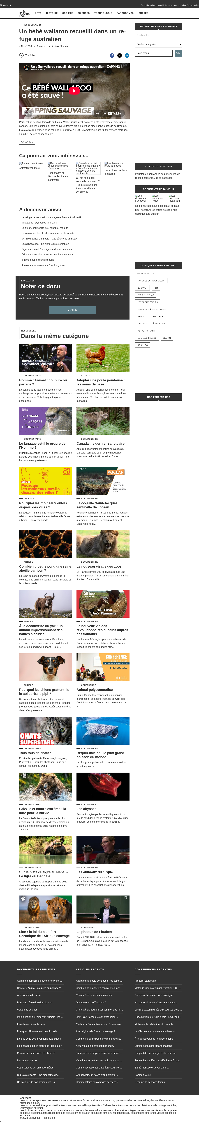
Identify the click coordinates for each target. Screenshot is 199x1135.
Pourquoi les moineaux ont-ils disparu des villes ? (43, 505)
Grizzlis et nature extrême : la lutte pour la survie (42, 811)
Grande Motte (145, 274)
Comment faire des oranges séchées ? (97, 1082)
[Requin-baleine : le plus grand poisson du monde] (103, 731)
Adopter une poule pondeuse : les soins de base (100, 382)
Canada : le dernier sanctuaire (100, 443)
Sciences (84, 13)
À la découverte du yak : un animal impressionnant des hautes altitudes (41, 630)
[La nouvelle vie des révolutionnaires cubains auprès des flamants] (103, 604)
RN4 (156, 288)
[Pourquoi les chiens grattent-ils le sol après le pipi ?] (45, 667)
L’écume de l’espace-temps (150, 1082)
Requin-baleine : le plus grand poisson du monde (100, 755)
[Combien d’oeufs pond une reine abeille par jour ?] (45, 544)
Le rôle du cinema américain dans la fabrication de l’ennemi (155, 1032)
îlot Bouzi (159, 324)
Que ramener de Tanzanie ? (91, 1002)
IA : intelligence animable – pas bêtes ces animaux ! (50, 238)
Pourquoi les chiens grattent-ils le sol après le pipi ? (44, 692)
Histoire (52, 13)
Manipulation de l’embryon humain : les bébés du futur (38, 1017)
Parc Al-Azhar (145, 295)
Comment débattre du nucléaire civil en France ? (38, 981)
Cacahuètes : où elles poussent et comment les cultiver (94, 995)
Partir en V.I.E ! (143, 1075)
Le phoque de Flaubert (94, 932)
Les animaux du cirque (94, 872)
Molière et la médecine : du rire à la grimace (154, 1024)
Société (67, 13)
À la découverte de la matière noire (154, 1038)
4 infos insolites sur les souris (38, 259)
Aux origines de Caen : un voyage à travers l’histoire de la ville (95, 1032)
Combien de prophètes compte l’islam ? (98, 988)
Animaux (66, 46)
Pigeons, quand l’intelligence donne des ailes (47, 249)
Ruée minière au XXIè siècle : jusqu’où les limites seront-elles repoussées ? (158, 1017)
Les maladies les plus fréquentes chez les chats (48, 233)
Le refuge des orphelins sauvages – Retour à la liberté (51, 217)
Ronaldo (142, 345)
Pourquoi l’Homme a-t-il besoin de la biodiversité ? (37, 1032)
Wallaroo (27, 142)
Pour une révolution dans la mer (34, 1002)
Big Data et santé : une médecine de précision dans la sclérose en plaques (38, 1075)
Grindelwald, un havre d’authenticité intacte (96, 1075)
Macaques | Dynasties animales (39, 222)
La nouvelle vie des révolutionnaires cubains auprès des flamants (102, 630)
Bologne (158, 316)
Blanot (167, 338)
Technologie (103, 13)
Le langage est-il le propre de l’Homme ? (39, 1046)
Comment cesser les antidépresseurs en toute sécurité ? (98, 1068)
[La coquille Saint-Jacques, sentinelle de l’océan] (103, 481)
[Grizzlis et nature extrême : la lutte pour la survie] (45, 787)
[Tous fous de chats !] (45, 731)
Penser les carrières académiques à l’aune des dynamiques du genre (158, 1061)
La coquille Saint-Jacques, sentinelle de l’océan (97, 505)
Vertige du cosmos (27, 1009)
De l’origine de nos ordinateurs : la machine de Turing (36, 1082)
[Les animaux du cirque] (103, 850)
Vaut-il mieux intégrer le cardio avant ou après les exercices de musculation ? (97, 1061)
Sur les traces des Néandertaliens (153, 1046)
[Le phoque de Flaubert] (103, 910)
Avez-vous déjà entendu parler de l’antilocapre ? (94, 1046)
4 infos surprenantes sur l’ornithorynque (43, 265)
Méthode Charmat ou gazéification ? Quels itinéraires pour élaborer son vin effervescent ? (158, 988)
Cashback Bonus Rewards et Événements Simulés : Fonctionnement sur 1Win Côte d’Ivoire (99, 1024)
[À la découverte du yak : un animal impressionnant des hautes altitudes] (45, 604)
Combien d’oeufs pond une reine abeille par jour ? (45, 568)
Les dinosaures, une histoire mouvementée (45, 244)
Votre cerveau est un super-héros (35, 1067)
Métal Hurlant (146, 331)
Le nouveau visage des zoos (99, 566)
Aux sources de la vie (29, 995)
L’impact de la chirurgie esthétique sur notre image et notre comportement (155, 1053)
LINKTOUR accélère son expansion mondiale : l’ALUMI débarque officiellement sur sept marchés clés (96, 1017)
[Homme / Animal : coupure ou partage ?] (45, 358)
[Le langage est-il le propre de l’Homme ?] (45, 421)
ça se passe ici (163, 178)
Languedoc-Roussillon (151, 281)
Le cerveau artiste (27, 1060)
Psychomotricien (147, 302)
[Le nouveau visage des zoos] (103, 544)
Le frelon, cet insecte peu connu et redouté (45, 228)
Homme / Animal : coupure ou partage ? (39, 988)
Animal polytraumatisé (94, 690)
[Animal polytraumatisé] (103, 667)
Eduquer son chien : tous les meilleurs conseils (47, 254)
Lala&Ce (142, 324)
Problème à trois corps (151, 309)
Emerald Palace (147, 338)
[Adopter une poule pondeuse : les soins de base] (103, 358)
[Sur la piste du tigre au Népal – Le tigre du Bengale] (45, 850)
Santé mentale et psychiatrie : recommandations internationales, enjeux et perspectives (157, 1068)
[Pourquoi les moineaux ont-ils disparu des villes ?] (45, 481)
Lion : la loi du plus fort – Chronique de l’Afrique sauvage (44, 934)
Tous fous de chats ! (35, 753)
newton (142, 316)
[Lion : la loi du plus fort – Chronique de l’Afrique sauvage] (45, 910)
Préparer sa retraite (145, 980)
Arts (38, 13)
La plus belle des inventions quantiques (39, 1038)
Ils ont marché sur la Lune (31, 1024)
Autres (143, 13)
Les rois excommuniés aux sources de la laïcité (157, 1010)
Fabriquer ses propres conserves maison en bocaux (98, 1053)
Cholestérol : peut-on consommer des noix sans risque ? (99, 1010)
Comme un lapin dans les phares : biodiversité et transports (36, 1053)
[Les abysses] (103, 787)
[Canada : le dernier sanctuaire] (103, 421)
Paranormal (125, 13)
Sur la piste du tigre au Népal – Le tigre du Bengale (43, 874)
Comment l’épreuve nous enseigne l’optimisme (154, 995)
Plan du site (49, 1118)
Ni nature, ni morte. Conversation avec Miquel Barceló (156, 1003)
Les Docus (34, 1118)
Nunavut (142, 288)
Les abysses (86, 809)
